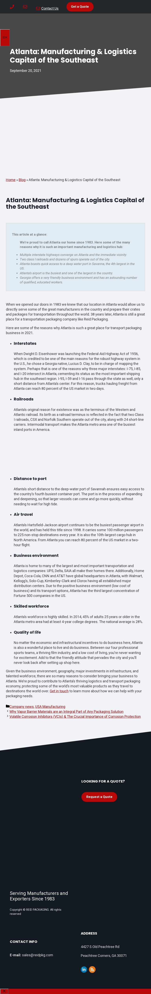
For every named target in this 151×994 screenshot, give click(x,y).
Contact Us (50, 8)
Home (11, 180)
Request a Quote (99, 797)
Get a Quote (80, 6)
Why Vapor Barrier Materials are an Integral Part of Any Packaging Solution (66, 711)
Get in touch (59, 691)
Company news (21, 707)
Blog (22, 180)
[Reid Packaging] (10, 28)
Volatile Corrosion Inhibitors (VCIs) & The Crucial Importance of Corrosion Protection (75, 716)
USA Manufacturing (50, 707)
